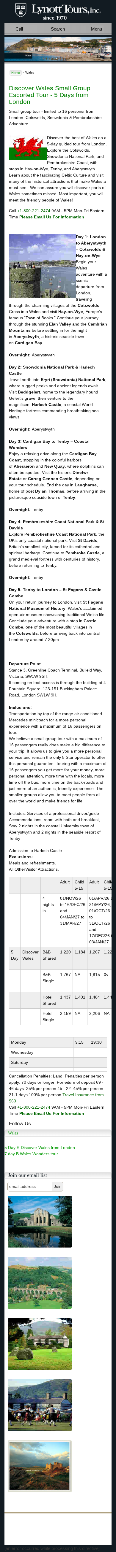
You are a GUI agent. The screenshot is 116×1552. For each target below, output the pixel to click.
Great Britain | (48, 1519)
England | (69, 1519)
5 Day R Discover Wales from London (39, 1147)
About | (28, 1524)
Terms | (33, 1533)
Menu (96, 28)
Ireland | (29, 1519)
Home (15, 72)
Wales (14, 1524)
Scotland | (86, 1519)
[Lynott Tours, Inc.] (58, 11)
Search (58, 28)
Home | (15, 1519)
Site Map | (17, 1533)
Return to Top (33, 1538)
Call (19, 28)
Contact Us (43, 1524)
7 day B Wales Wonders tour (31, 1153)
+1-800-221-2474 (33, 210)
